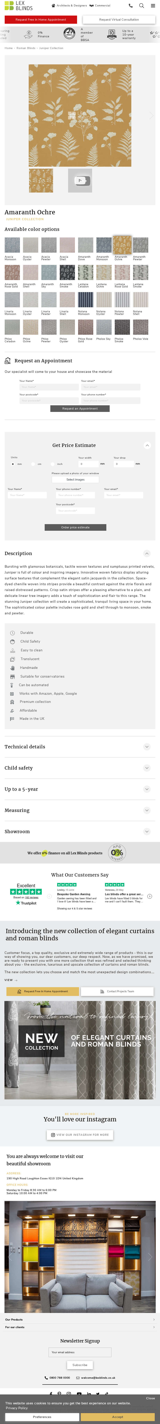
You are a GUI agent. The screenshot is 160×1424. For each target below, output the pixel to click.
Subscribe (80, 1365)
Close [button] (150, 1398)
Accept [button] (117, 1417)
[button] (150, 115)
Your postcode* (29, 394)
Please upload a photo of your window (75, 473)
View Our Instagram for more (83, 1135)
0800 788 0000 (60, 1378)
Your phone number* (93, 394)
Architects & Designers (72, 5)
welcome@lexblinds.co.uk (98, 1378)
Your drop (120, 457)
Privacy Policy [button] (17, 1408)
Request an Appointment (80, 409)
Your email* (88, 381)
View (8, 980)
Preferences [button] (42, 1417)
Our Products (14, 1320)
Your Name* (27, 381)
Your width (85, 457)
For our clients (14, 1327)
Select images (75, 480)
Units (14, 457)
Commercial (103, 5)
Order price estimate (75, 527)
